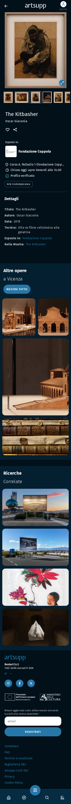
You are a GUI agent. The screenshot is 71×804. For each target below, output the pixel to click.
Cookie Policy (14, 782)
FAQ (7, 752)
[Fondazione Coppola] (11, 151)
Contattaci (12, 746)
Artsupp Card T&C (17, 770)
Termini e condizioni (19, 758)
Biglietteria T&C (15, 764)
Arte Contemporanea (18, 184)
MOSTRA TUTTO (16, 289)
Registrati (33, 732)
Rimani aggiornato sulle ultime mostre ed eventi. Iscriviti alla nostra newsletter (32, 712)
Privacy (10, 776)
